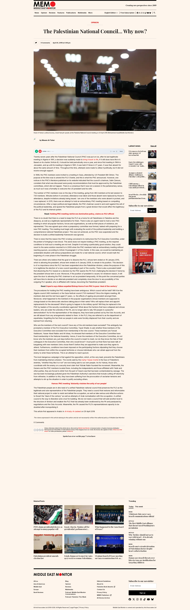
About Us (100, 584)
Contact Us (101, 589)
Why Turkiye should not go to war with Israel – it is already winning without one (141, 537)
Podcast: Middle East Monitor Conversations (75, 593)
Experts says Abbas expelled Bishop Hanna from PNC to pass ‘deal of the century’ (81, 286)
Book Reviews (38, 592)
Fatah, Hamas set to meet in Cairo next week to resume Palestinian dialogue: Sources (78, 557)
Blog (66, 581)
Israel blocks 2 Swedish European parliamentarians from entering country (137, 196)
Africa (36, 581)
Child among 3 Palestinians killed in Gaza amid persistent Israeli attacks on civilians (136, 185)
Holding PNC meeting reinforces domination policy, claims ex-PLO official (82, 214)
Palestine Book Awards (105, 587)
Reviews (52, 13)
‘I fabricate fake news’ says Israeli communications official (141, 515)
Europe (36, 589)
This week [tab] (139, 507)
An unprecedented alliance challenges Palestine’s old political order (137, 175)
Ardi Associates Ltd (150, 607)
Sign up (152, 211)
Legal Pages (74, 607)
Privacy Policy (102, 592)
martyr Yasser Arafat (89, 360)
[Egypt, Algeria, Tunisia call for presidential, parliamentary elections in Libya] (78, 514)
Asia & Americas (39, 584)
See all (153, 146)
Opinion (44, 13)
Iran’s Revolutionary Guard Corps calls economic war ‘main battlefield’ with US (136, 164)
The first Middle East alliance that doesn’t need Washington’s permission (141, 525)
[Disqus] (79, 465)
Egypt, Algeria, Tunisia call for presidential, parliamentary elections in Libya (76, 528)
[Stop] (40, 151)
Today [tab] (131, 507)
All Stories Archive (103, 598)
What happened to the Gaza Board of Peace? (109, 528)
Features (60, 13)
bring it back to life (90, 160)
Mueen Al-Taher (48, 140)
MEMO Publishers (103, 595)
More (90, 13)
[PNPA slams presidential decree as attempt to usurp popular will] (48, 514)
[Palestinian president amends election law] (48, 543)
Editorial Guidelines (104, 581)
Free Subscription (127, 13)
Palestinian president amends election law (46, 557)
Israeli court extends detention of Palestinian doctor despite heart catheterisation (141, 548)
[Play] (36, 151)
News (37, 13)
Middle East (38, 587)
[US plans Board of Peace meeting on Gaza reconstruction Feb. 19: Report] (109, 543)
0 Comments (45, 43)
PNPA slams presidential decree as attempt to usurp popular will (48, 528)
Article (131, 521)
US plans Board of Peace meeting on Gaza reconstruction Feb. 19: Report (109, 557)
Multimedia (82, 13)
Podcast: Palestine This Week (75, 597)
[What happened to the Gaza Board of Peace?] (109, 514)
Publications (71, 13)
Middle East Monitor (84, 428)
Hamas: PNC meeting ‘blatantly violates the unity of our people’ (79, 383)
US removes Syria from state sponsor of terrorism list (137, 153)
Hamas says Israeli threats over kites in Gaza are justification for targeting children (142, 560)
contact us (70, 431)
